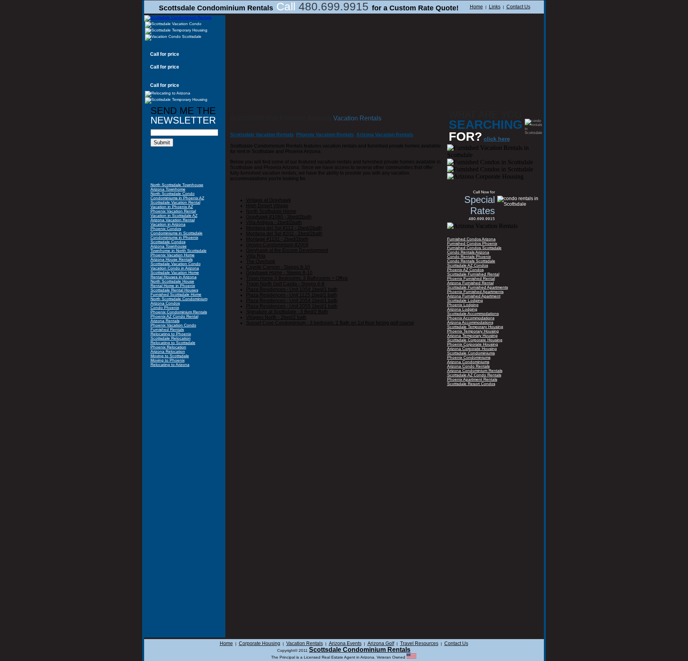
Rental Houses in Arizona (173, 277)
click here (497, 139)
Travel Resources (419, 643)
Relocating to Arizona (170, 364)
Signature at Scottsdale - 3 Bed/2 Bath (287, 312)
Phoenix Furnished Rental (471, 278)
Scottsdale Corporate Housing (474, 340)
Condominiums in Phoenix (174, 237)
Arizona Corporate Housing (472, 348)
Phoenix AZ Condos (465, 270)
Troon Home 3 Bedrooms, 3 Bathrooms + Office (297, 278)
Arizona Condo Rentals (468, 366)
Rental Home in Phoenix (172, 285)
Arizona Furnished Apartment (473, 296)
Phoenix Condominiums (469, 357)
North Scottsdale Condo (172, 193)
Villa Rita (256, 256)
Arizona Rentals (165, 321)
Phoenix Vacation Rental (177, 61)
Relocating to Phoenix (170, 334)
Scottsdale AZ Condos (467, 265)
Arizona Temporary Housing (472, 335)
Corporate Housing (259, 643)
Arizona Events (345, 643)
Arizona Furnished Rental (470, 283)
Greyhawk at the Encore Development (287, 250)
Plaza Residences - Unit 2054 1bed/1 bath (292, 300)
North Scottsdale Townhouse (176, 185)
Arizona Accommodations (470, 322)
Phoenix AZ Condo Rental (174, 316)
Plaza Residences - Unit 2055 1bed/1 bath (292, 306)
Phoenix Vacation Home (172, 255)
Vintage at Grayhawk (268, 200)
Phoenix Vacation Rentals (325, 135)
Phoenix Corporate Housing (472, 344)
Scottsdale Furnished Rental (473, 274)
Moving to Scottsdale (169, 356)
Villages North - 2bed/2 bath (276, 317)
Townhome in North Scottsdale (178, 250)
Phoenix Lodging (463, 305)
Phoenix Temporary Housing (473, 331)
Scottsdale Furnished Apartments (477, 287)
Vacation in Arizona (168, 224)
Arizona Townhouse (168, 246)
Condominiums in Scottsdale (176, 233)
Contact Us (518, 7)
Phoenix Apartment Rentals (472, 379)
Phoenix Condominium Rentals (178, 312)
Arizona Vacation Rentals (384, 135)
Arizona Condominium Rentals (474, 370)
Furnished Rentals (167, 329)
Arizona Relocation (167, 351)
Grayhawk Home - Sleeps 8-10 (279, 272)
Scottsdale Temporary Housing (475, 327)
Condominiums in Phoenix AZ (177, 198)
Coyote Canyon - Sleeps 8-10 (278, 267)
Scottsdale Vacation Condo (175, 264)
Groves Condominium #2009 (277, 245)
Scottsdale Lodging (465, 300)
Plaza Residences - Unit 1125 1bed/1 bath (291, 295)
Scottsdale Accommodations (473, 313)
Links (494, 7)
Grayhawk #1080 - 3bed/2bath (279, 217)
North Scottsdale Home (271, 211)
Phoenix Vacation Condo (173, 325)
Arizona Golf (380, 643)
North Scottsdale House (172, 281)
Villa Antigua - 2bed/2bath (274, 222)
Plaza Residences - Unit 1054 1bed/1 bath (292, 289)
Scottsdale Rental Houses (174, 290)
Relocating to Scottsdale (172, 342)
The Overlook (260, 261)
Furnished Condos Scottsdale (474, 248)
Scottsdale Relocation (170, 338)
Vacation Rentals (304, 643)
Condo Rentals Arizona (468, 252)
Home (476, 7)
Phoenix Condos (165, 228)
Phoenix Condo (167, 48)
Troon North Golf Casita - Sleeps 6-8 (285, 284)
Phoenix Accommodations (470, 318)
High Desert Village (267, 206)
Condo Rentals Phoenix (469, 256)
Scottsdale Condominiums (471, 353)
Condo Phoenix (164, 307)
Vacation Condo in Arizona (174, 268)
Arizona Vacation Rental (172, 220)
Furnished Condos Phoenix (472, 243)
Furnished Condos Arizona (471, 239)
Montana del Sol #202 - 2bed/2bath (284, 233)
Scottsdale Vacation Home (174, 272)
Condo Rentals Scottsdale (471, 261)
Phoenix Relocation (168, 347)
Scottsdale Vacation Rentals (262, 135)
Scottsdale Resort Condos (471, 384)
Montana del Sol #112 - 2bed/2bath (284, 228)
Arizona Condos (165, 303)
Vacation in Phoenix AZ (171, 207)
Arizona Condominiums (468, 362)
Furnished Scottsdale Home (175, 294)
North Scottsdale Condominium (178, 299)
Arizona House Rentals (171, 259)
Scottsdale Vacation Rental (175, 202)
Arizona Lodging (462, 309)
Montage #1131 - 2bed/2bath (277, 239)
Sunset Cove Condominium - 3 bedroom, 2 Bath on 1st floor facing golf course (330, 323)
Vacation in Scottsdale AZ (173, 215)
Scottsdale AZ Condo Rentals (474, 375)
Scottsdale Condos (168, 242)
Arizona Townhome (168, 189)
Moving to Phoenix (167, 360)
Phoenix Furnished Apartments (475, 291)
